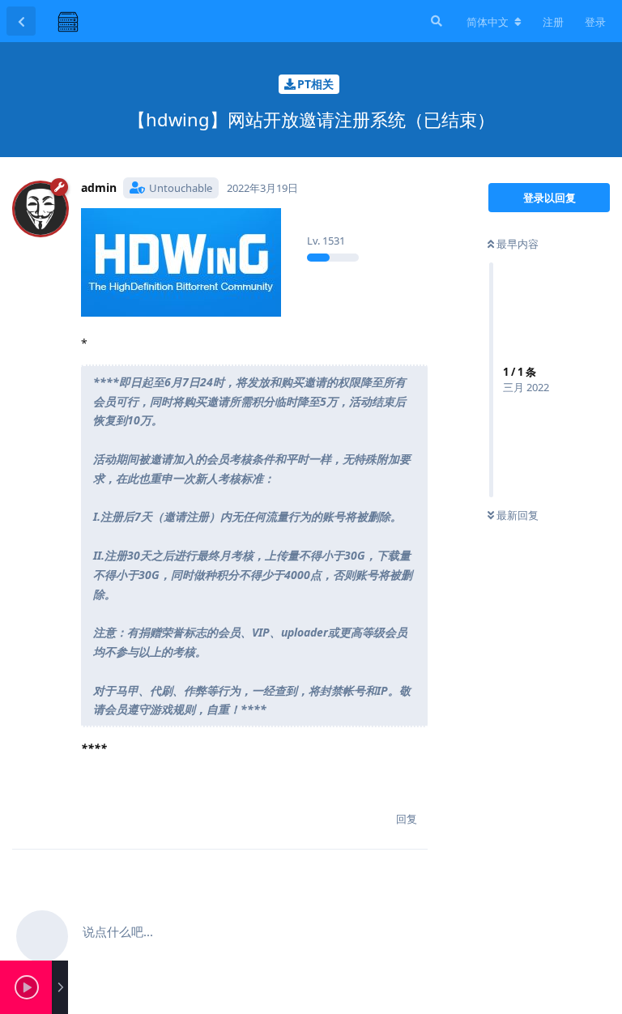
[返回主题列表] (21, 21)
